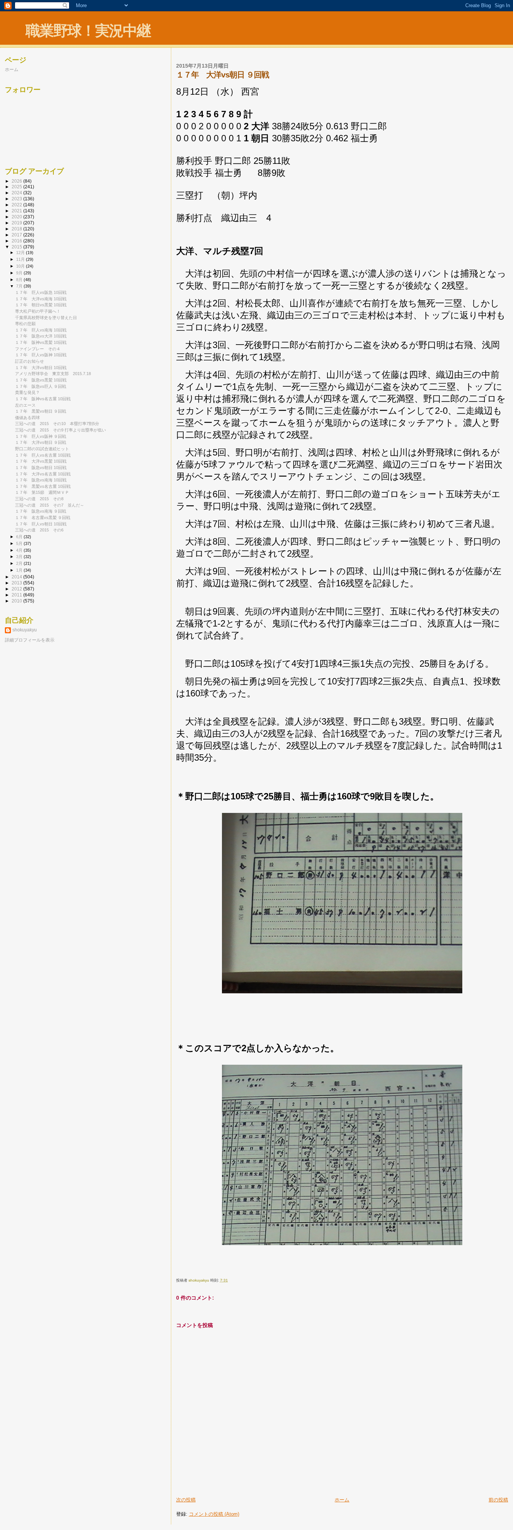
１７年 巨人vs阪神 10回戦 (40, 355)
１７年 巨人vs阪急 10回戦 (40, 292)
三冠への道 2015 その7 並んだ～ (49, 505)
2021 (17, 210)
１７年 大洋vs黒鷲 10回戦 (40, 461)
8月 (20, 279)
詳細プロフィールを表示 (29, 640)
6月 (20, 536)
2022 (17, 204)
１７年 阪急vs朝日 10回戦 (40, 467)
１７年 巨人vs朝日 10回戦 (40, 524)
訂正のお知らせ (29, 361)
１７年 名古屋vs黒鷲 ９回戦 (42, 517)
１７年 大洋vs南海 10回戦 (40, 299)
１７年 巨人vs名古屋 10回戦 (43, 455)
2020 (17, 216)
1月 (20, 570)
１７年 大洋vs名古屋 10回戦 (43, 474)
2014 (17, 576)
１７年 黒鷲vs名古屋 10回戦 (43, 486)
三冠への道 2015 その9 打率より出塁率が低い (60, 430)
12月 (21, 252)
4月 (20, 550)
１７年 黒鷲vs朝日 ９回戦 (40, 411)
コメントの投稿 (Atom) (214, 1514)
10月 (21, 266)
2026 (17, 181)
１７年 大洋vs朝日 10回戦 (40, 367)
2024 (17, 192)
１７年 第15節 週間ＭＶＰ (42, 492)
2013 (17, 582)
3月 (20, 556)
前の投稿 (498, 1500)
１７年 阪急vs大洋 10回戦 (40, 336)
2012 (17, 588)
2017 (17, 234)
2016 (17, 240)
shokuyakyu (24, 630)
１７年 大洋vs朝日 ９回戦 (40, 442)
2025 (17, 186)
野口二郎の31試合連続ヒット (42, 448)
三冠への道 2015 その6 (39, 530)
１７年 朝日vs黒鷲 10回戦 (40, 305)
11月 (21, 259)
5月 (20, 543)
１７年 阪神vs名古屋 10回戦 (43, 398)
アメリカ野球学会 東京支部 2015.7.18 (53, 373)
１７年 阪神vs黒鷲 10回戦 (40, 342)
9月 (20, 273)
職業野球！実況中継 (88, 31)
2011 (17, 594)
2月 (20, 563)
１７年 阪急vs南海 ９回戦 (40, 511)
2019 (17, 222)
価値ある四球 (27, 417)
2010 (17, 600)
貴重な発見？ (27, 392)
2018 (17, 228)
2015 (17, 246)
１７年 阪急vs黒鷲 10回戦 (40, 380)
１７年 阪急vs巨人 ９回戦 (40, 386)
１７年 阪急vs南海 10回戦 (40, 480)
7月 (20, 286)
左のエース (25, 405)
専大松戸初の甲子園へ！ (37, 311)
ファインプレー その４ (37, 349)
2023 (17, 198)
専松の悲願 (25, 323)
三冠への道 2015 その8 (39, 498)
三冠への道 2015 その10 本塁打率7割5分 (57, 423)
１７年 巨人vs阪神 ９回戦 (40, 436)
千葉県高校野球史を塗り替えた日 (46, 317)
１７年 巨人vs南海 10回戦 (40, 330)
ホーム (342, 1500)
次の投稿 (186, 1500)
